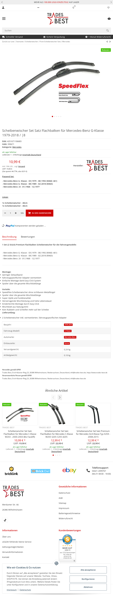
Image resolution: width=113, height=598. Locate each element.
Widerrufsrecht (66, 518)
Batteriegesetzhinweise (69, 513)
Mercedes (16, 147)
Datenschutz (25, 590)
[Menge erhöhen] (16, 213)
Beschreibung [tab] (9, 236)
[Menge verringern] (5, 213)
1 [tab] (52, 116)
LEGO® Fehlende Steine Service (16, 541)
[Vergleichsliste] (73, 8)
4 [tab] (58, 116)
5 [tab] (60, 116)
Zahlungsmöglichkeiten (13, 547)
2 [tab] (54, 116)
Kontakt (5, 557)
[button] (2, 2)
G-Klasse (68, 331)
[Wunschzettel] (108, 8)
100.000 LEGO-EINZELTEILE (55, 2)
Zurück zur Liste (8, 41)
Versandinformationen (12, 552)
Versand (21, 166)
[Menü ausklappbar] (4, 18)
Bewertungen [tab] (28, 236)
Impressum (12, 590)
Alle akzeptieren (88, 570)
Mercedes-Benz (70, 337)
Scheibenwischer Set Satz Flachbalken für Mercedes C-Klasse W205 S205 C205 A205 (56, 434)
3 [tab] (56, 116)
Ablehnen (88, 587)
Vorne (67, 343)
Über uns (6, 536)
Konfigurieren (88, 579)
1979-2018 (68, 325)
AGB (61, 498)
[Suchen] (107, 30)
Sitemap (62, 503)
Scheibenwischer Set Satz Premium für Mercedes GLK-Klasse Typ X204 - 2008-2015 (93, 434)
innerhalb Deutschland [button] (31, 154)
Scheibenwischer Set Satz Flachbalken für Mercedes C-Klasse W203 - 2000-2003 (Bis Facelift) (20, 434)
